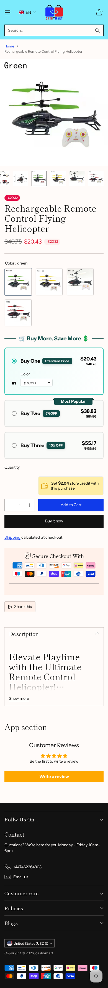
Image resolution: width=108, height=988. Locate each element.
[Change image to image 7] (39, 178)
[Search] (97, 30)
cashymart (44, 953)
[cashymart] (54, 12)
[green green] (18, 282)
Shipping (12, 537)
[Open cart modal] (99, 12)
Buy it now (54, 521)
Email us (20, 876)
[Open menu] (7, 12)
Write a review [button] (54, 776)
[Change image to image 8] (58, 178)
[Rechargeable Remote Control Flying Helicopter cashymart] (54, 112)
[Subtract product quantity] (10, 505)
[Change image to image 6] (20, 178)
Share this (23, 606)
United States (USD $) (31, 943)
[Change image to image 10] (96, 178)
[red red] (18, 313)
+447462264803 (27, 866)
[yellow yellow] (49, 282)
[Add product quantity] (30, 505)
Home (9, 46)
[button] (27, 12)
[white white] (80, 282)
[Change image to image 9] (77, 178)
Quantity (12, 467)
